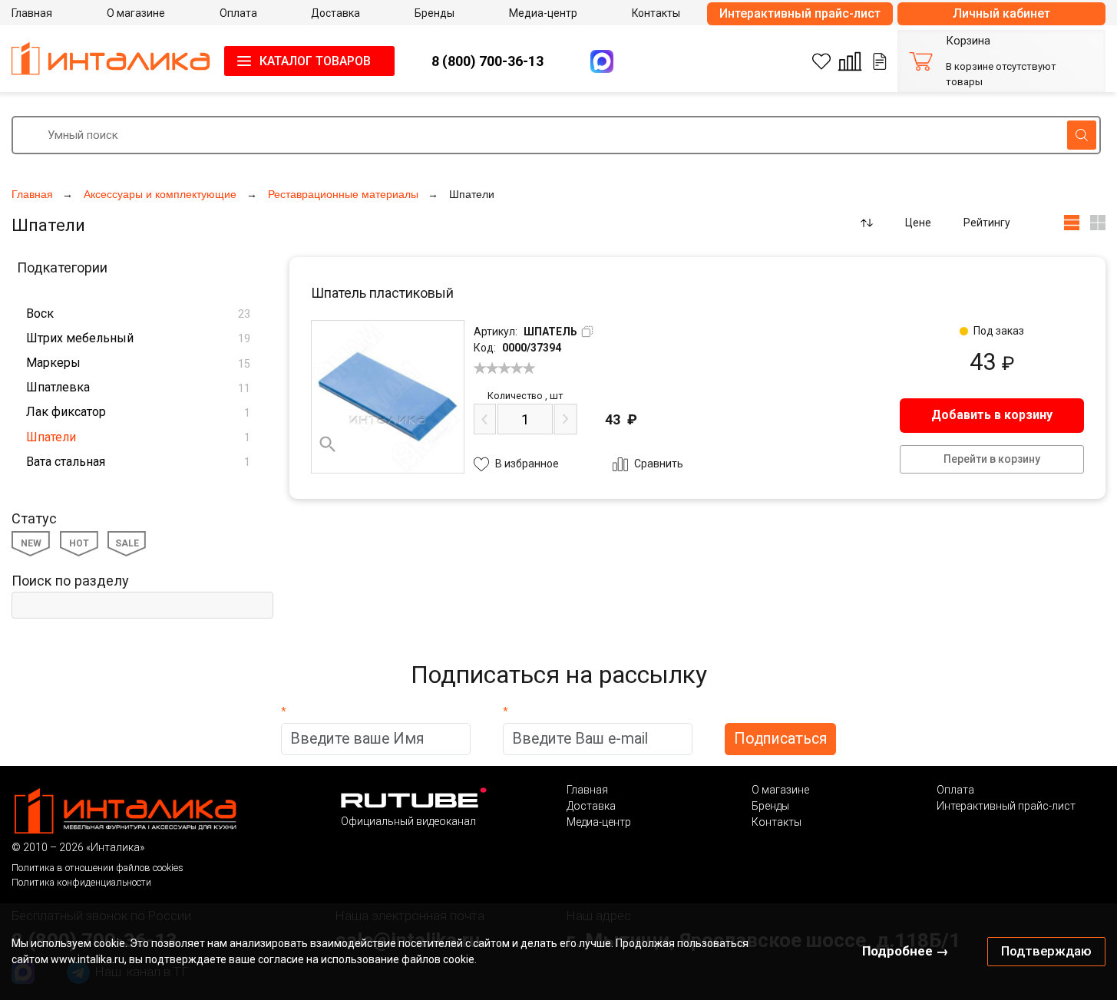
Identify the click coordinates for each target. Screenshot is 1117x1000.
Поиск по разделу (70, 581)
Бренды (770, 806)
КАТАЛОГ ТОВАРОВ (315, 61)
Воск (138, 313)
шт (525, 395)
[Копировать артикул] (587, 331)
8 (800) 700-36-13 (487, 61)
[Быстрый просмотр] (328, 444)
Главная (587, 790)
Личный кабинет (1001, 13)
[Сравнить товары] (850, 61)
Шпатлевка (138, 387)
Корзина (968, 41)
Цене (918, 222)
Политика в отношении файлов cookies (97, 867)
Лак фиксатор (138, 411)
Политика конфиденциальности (81, 882)
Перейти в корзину (992, 459)
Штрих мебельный (138, 338)
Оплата (955, 790)
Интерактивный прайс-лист (800, 13)
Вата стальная (138, 461)
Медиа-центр (599, 822)
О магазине (780, 790)
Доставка (591, 806)
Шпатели (138, 437)
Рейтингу (986, 222)
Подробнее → (905, 951)
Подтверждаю (1046, 951)
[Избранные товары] (821, 61)
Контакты (776, 822)
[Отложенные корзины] (880, 61)
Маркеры (138, 362)
